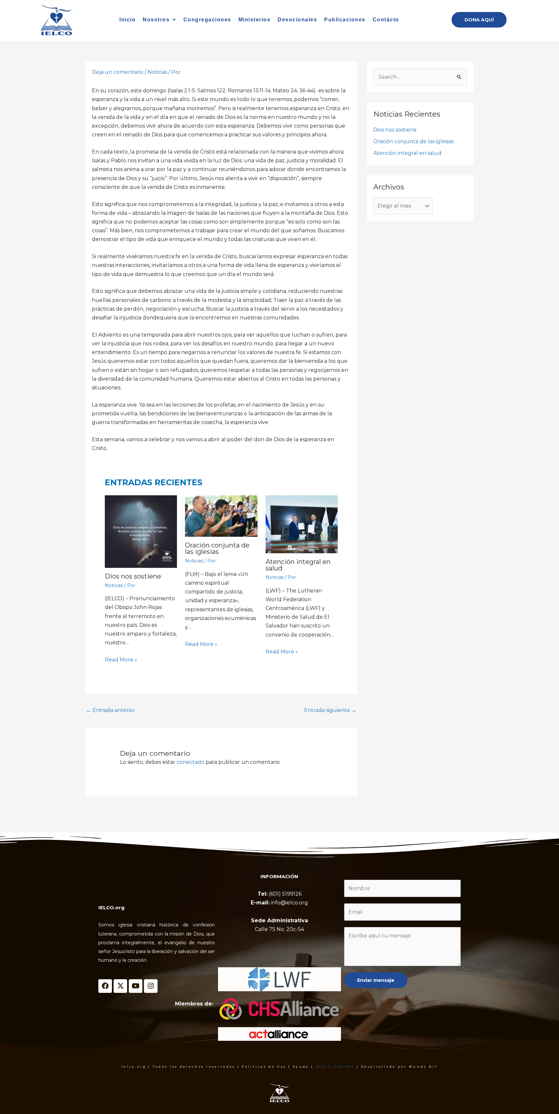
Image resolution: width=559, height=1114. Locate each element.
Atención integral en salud (298, 565)
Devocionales (297, 19)
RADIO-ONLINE (335, 1066)
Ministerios (254, 19)
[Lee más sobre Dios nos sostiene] (141, 531)
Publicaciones (345, 19)
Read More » (121, 660)
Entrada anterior (110, 710)
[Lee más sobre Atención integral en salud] (302, 524)
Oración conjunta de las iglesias (217, 548)
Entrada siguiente (330, 710)
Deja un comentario (117, 72)
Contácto (386, 19)
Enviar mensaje (375, 980)
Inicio (127, 19)
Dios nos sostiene (133, 576)
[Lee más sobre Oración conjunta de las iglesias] (221, 516)
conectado (190, 762)
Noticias (157, 72)
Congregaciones (207, 19)
